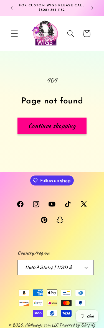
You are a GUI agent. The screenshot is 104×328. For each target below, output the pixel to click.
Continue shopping (52, 126)
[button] (14, 33)
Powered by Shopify (77, 325)
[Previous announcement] (12, 8)
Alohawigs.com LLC (41, 325)
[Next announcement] (93, 8)
